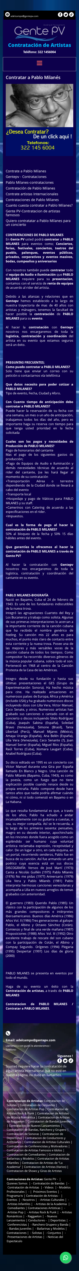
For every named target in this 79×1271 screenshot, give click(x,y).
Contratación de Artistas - (43, 1196)
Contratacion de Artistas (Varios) (45, 1167)
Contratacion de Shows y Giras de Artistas (34, 1171)
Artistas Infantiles (18, 1204)
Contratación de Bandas (49, 1183)
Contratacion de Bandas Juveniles (50, 1121)
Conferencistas (17, 1224)
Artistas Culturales (52, 1200)
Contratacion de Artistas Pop (25, 1109)
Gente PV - (51, 1179)
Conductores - (37, 1220)
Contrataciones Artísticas (44, 1208)
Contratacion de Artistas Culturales (47, 1142)
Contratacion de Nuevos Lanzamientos (34, 1125)
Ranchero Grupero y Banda (50, 1224)
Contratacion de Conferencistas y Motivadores (37, 1146)
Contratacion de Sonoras (23, 1134)
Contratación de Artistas (23, 1187)
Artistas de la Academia (51, 1204)
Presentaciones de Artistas (24, 1237)
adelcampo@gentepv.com (24, 16)
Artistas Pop (15, 1212)
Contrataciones (16, 1233)
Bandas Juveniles (20, 1228)
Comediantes (16, 1208)
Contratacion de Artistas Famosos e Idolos (34, 1150)
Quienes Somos (17, 1183)
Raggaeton (35, 1216)
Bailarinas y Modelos (50, 1228)
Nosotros (29, 1200)
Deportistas (58, 1220)
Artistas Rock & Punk (42, 1212)
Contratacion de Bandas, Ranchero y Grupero (36, 1130)
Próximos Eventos (44, 1191)
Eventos (12, 1200)
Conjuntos (54, 1233)
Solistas (37, 1233)
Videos (49, 1187)
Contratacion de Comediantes (26, 1154)
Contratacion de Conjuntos (37, 1105)
